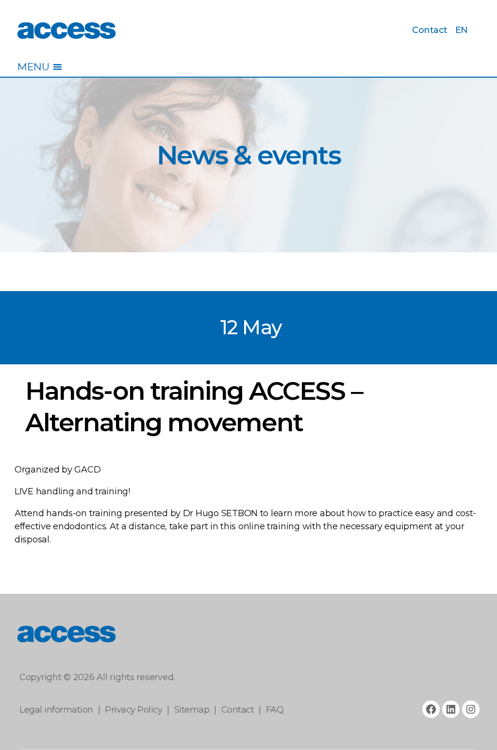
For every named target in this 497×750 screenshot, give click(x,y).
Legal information (56, 709)
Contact (429, 30)
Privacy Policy (133, 709)
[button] (33, 67)
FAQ (275, 709)
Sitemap (192, 709)
